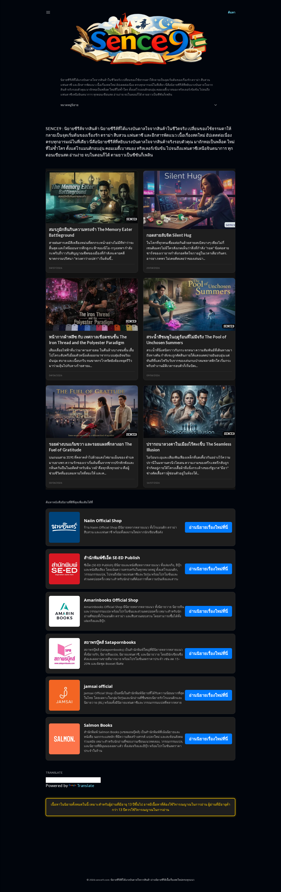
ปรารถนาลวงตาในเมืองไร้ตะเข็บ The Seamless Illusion (188, 446)
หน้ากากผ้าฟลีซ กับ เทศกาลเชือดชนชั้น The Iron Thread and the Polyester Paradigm (88, 339)
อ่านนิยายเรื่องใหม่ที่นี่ (208, 527)
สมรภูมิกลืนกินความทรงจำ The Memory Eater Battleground (90, 232)
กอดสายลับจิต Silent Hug (169, 235)
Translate (85, 785)
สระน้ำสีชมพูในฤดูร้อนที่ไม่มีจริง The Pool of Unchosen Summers (186, 339)
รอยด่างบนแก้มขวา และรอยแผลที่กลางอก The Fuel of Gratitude (90, 446)
